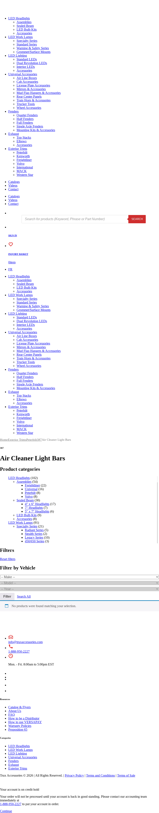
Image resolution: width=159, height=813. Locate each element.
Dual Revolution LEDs (32, 63)
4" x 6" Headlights (37, 504)
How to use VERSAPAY (25, 722)
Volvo (20, 163)
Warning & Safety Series (33, 48)
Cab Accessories (27, 81)
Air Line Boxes (27, 78)
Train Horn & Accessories (34, 100)
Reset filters (7, 559)
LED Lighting (17, 55)
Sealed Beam (25, 26)
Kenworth (23, 156)
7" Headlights (34, 507)
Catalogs (14, 182)
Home (4, 439)
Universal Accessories (22, 74)
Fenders (13, 111)
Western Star (25, 175)
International (25, 167)
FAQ (11, 714)
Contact (13, 189)
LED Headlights (19, 18)
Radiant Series (34, 530)
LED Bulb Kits (27, 29)
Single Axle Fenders (30, 126)
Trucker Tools (26, 104)
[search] (10, 213)
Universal (31, 489)
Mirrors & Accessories (31, 89)
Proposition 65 (17, 729)
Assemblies (24, 22)
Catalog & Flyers (19, 707)
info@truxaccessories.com (25, 642)
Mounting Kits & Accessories (36, 130)
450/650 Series (34, 541)
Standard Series (27, 44)
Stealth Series (33, 534)
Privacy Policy (74, 775)
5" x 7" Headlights (37, 511)
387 (39, 439)
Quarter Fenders (27, 115)
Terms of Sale (126, 775)
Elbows (21, 141)
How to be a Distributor (23, 718)
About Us (14, 711)
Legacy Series (34, 537)
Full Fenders (25, 122)
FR (10, 269)
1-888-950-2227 (19, 651)
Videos (12, 185)
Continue (6, 811)
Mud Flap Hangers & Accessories (39, 93)
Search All (24, 596)
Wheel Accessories (29, 107)
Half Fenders (25, 119)
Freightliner (24, 160)
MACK (22, 171)
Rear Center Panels (29, 96)
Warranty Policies (19, 726)
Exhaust (13, 134)
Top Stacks (24, 137)
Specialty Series (27, 40)
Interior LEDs (26, 66)
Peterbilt (22, 152)
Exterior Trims (17, 148)
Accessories (24, 33)
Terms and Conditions (100, 775)
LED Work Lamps (20, 37)
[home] (16, 11)
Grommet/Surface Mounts (34, 52)
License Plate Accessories (33, 85)
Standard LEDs (27, 59)
